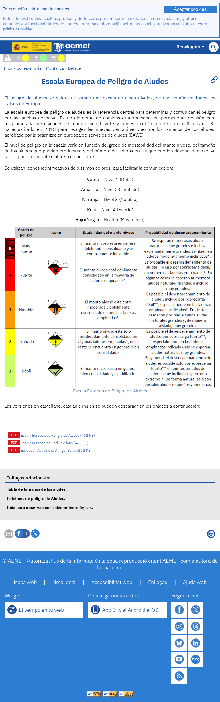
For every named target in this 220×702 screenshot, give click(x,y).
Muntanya (55, 68)
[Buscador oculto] (214, 47)
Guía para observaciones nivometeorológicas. (50, 507)
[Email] (8, 537)
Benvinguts (188, 47)
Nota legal (64, 582)
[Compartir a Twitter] (35, 533)
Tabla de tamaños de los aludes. (37, 489)
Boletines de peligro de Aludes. (36, 498)
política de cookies (18, 29)
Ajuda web (195, 582)
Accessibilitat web (111, 582)
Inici (8, 68)
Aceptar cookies (190, 9)
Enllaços (157, 582)
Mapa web (25, 582)
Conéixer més (29, 68)
